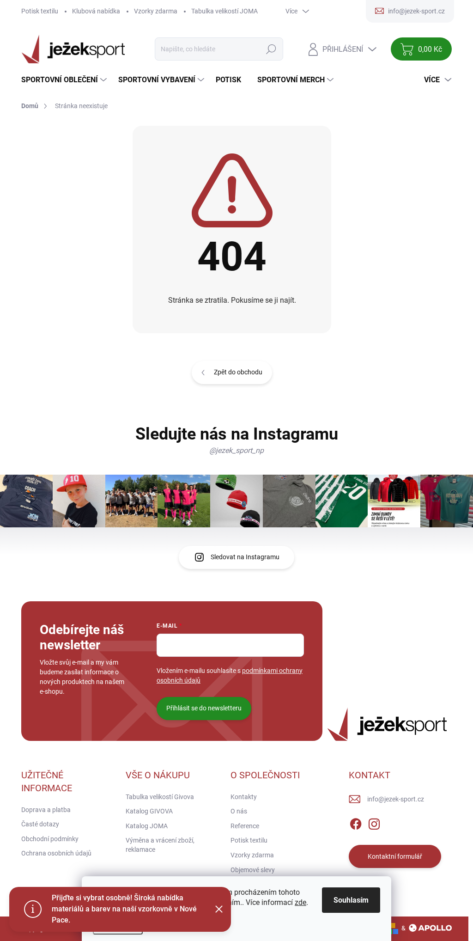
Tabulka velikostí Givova (160, 796)
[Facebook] (356, 822)
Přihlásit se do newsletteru (204, 708)
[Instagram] (374, 822)
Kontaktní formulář (395, 856)
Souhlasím (351, 900)
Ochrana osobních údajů (56, 853)
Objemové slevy (252, 870)
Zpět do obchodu (238, 372)
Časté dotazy (40, 824)
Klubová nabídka (96, 11)
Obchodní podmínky (50, 839)
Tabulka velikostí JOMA (224, 11)
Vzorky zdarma (155, 11)
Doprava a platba (46, 809)
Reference (244, 826)
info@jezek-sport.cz (395, 799)
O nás (238, 811)
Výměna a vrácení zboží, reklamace (160, 845)
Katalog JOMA (147, 826)
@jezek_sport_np (236, 450)
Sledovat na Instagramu (245, 557)
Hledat (271, 49)
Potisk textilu (39, 11)
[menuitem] (65, 80)
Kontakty (243, 796)
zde (300, 902)
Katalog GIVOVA (149, 811)
